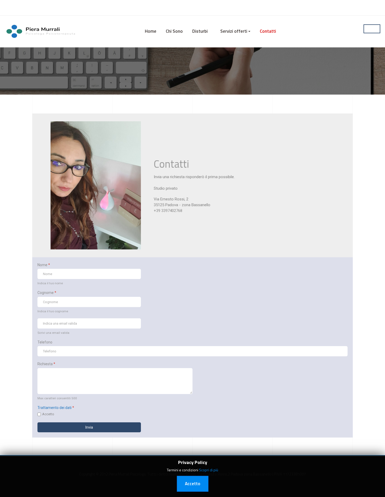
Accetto (48, 414)
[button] (202, 31)
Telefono (44, 342)
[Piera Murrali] (41, 31)
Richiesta (46, 364)
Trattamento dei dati (54, 408)
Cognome (46, 293)
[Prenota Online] (372, 28)
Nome (43, 265)
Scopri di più (208, 470)
